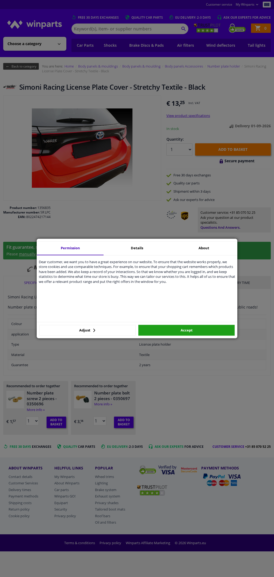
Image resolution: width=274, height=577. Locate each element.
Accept (187, 330)
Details (137, 248)
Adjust (85, 330)
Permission (70, 248)
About (204, 248)
